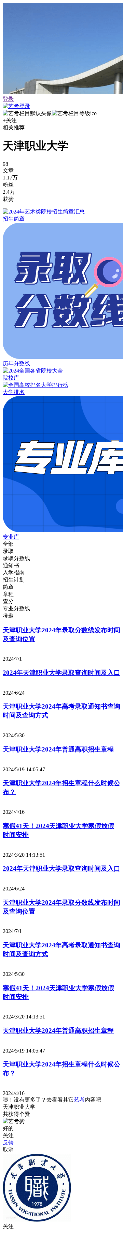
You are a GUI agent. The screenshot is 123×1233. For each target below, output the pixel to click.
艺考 (79, 1100)
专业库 (11, 537)
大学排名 (14, 392)
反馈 (8, 1142)
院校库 (11, 378)
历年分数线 (16, 363)
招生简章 (14, 219)
